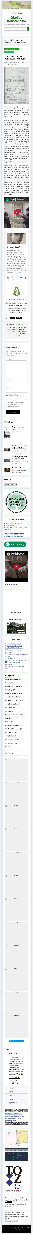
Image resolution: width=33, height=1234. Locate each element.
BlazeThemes (20, 1230)
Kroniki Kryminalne (11, 704)
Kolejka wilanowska (12, 697)
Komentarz (10, 359)
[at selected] (16, 13)
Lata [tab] (10, 1095)
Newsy (8, 718)
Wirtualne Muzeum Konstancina (16, 660)
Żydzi (7, 746)
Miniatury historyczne (13, 662)
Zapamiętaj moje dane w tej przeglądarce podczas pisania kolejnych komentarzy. (15, 404)
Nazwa (8, 380)
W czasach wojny (11, 739)
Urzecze (9, 664)
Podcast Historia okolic (13, 729)
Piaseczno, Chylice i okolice (14, 725)
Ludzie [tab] (11, 1099)
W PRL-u (19, 318)
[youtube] (21, 13)
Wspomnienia (9, 52)
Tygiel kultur (9, 736)
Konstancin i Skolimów (12, 700)
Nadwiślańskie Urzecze (14, 644)
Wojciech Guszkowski (11, 62)
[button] (16, 770)
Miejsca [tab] (11, 1088)
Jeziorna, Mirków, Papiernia (14, 693)
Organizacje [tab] (13, 1103)
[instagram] (14, 13)
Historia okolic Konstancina (14, 523)
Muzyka (8, 711)
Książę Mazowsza (18, 427)
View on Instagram (17, 1041)
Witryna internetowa (12, 395)
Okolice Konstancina (16, 19)
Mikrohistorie (10, 707)
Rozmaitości (10, 732)
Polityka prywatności (11, 1221)
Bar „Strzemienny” (18, 467)
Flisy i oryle (9, 690)
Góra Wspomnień (12, 658)
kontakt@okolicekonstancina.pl (13, 536)
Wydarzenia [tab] (13, 1053)
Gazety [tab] (11, 1092)
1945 (12, 318)
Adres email (10, 388)
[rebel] (18, 13)
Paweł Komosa (17, 430)
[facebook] (12, 13)
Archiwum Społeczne (11, 49)
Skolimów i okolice (11, 525)
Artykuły (8, 683)
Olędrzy (8, 722)
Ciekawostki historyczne (13, 686)
